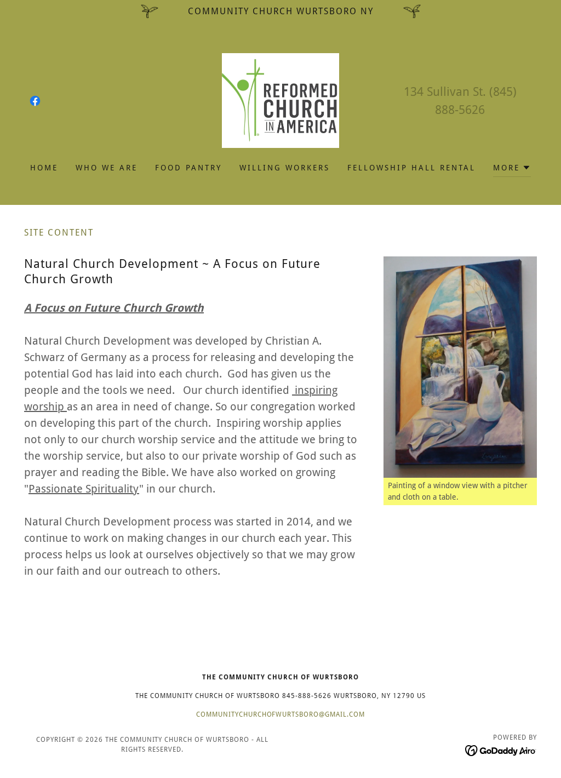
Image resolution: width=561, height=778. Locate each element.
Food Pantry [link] (188, 167)
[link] (35, 101)
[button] (512, 169)
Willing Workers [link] (284, 167)
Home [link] (44, 167)
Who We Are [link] (107, 167)
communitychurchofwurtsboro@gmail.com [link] (280, 714)
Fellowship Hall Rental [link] (411, 167)
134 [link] (413, 92)
